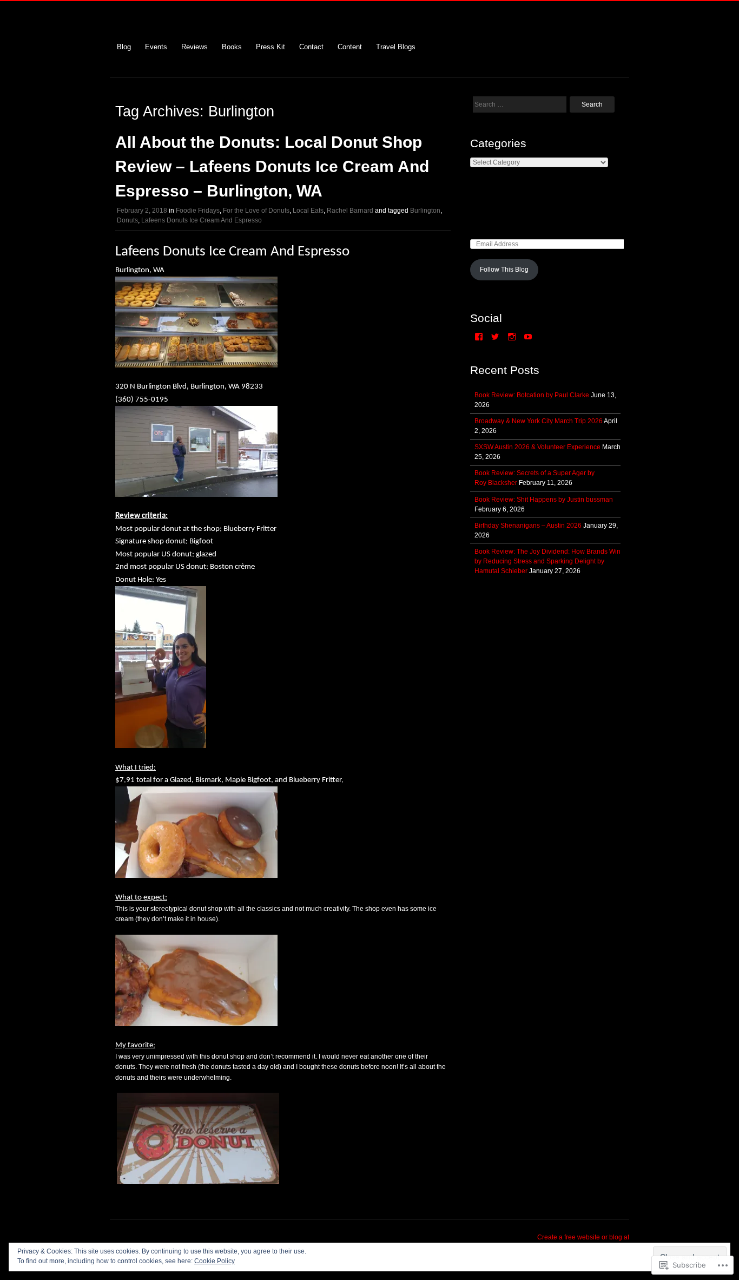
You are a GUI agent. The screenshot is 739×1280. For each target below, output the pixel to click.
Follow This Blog (504, 269)
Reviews (194, 47)
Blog (124, 47)
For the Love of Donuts (256, 210)
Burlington (425, 210)
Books (232, 47)
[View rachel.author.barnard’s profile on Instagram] (511, 336)
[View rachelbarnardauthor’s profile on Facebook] (478, 336)
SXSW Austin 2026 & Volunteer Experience (537, 447)
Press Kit (270, 47)
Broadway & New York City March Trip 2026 (538, 421)
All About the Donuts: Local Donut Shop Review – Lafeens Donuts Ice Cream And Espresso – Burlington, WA (272, 166)
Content (350, 47)
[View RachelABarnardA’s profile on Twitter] (495, 336)
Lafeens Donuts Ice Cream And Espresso (201, 220)
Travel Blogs (395, 47)
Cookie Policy (214, 1261)
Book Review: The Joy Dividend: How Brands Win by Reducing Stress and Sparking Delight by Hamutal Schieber (547, 561)
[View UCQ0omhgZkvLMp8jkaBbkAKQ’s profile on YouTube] (528, 336)
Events (156, 47)
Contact (311, 47)
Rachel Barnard (350, 210)
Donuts (127, 220)
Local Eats (308, 210)
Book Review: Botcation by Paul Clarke (531, 395)
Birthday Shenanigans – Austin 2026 (528, 525)
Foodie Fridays (198, 210)
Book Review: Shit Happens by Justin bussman (543, 499)
